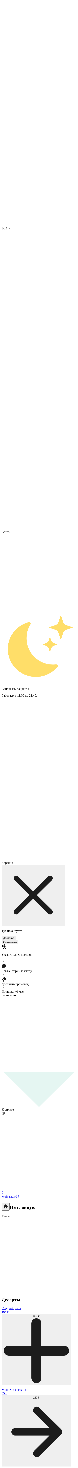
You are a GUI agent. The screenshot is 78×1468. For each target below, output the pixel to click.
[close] (33, 895)
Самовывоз (10, 942)
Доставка (8, 938)
